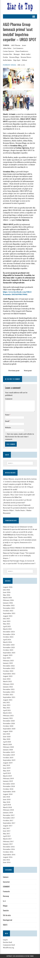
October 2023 (8, 650)
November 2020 (9, 723)
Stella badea (7, 60)
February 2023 (8, 660)
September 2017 (9, 823)
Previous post (13, 370)
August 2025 (7, 616)
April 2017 (7, 836)
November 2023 (9, 647)
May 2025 (6, 624)
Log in (5, 940)
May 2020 (6, 739)
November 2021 (9, 692)
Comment (8, 399)
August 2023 (7, 655)
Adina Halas (7, 48)
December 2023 (9, 645)
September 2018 (9, 791)
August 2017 (7, 826)
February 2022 (8, 684)
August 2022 (7, 676)
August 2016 (7, 857)
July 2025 (6, 618)
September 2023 (9, 653)
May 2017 (6, 833)
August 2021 (7, 700)
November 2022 (9, 668)
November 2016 (9, 849)
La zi (4, 901)
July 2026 (6, 590)
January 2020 (8, 750)
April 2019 (7, 773)
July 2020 (6, 734)
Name (7, 415)
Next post (28, 370)
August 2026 (7, 587)
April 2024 (7, 639)
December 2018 (9, 784)
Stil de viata (7, 915)
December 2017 (9, 815)
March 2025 (7, 629)
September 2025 (9, 613)
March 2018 (7, 807)
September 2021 (9, 697)
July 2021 (6, 702)
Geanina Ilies (7, 54)
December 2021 (9, 689)
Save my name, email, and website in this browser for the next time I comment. (19, 436)
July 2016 (6, 860)
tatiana (13, 65)
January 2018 (8, 812)
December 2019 (9, 752)
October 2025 (8, 611)
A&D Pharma (15, 45)
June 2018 (6, 799)
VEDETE (5, 925)
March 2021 (7, 713)
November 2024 (9, 634)
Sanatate (6, 910)
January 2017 (8, 844)
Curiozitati (6, 882)
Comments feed (9, 945)
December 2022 (9, 666)
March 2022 (7, 681)
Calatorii (5, 877)
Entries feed (7, 942)
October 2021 (8, 694)
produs (5, 57)
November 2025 (9, 608)
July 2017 (6, 828)
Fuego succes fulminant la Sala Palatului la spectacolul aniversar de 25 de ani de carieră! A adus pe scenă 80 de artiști (20, 529)
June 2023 (6, 658)
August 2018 (7, 794)
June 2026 (6, 592)
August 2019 (7, 763)
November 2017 (9, 818)
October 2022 (8, 671)
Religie (5, 906)
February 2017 (8, 841)
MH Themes (31, 956)
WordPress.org (8, 947)
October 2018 (8, 789)
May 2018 (6, 802)
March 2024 (7, 642)
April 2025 (7, 626)
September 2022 (9, 674)
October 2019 (8, 757)
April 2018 (7, 805)
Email (7, 421)
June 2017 (6, 831)
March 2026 (7, 597)
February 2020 (8, 747)
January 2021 (8, 718)
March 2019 (7, 776)
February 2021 (8, 715)
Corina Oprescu (8, 51)
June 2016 (6, 862)
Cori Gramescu (18, 48)
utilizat (24, 60)
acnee (24, 45)
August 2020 (7, 731)
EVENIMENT (6, 886)
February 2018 (8, 810)
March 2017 (7, 839)
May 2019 (6, 771)
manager (17, 54)
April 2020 (7, 742)
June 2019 (6, 768)
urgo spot (16, 60)
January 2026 (8, 603)
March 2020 (7, 744)
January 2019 (8, 781)
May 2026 (6, 595)
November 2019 (9, 755)
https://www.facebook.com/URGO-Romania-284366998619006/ (17, 293)
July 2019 (6, 765)
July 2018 (6, 797)
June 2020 (6, 736)
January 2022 (8, 687)
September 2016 (9, 854)
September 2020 (9, 729)
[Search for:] (20, 463)
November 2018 (9, 786)
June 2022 (6, 679)
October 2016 (8, 852)
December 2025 (9, 605)
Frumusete (6, 891)
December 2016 (9, 847)
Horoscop (6, 896)
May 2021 (6, 708)
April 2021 (7, 710)
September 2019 (9, 760)
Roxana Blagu (14, 57)
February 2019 (8, 778)
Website (8, 427)
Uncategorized (7, 920)
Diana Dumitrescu (21, 51)
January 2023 (8, 663)
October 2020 (8, 726)
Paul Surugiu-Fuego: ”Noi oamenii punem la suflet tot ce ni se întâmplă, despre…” (19, 555)
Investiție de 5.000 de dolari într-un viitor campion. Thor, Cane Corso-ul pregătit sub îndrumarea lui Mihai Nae (19, 494)
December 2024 (9, 632)
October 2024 (8, 637)
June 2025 (6, 621)
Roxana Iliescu (26, 57)
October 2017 (8, 820)
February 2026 (8, 600)
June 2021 (6, 705)
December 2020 (9, 721)
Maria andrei (25, 54)
